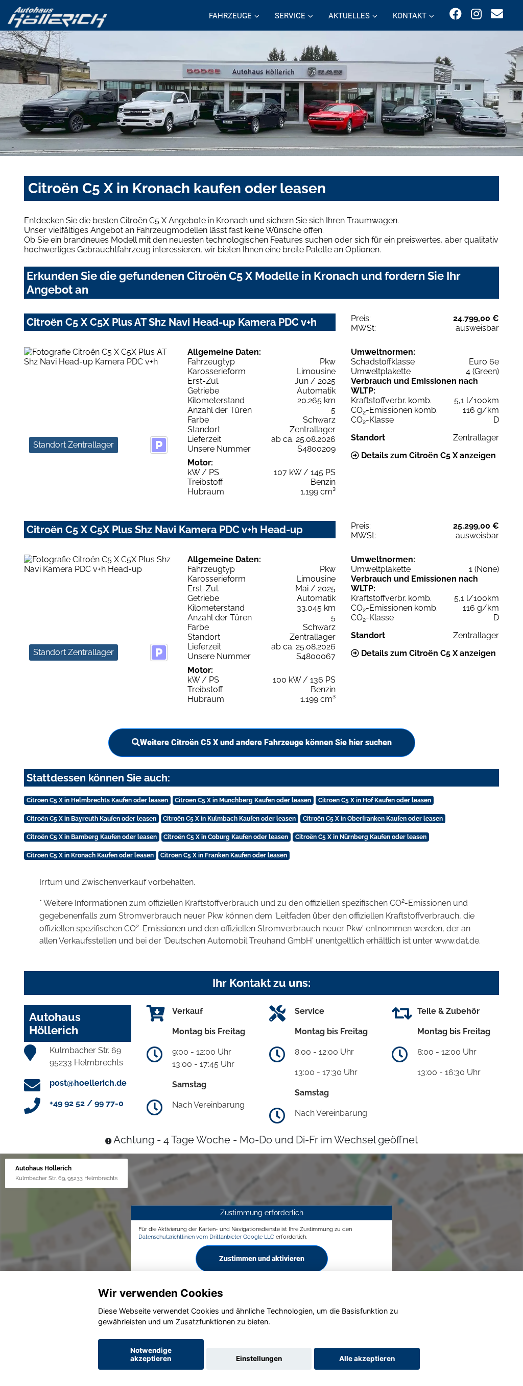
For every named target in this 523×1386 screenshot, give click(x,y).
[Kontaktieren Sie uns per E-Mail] (497, 14)
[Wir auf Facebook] (455, 14)
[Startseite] (57, 16)
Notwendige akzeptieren (151, 1354)
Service (290, 15)
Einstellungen (259, 1358)
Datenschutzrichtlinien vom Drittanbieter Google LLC (206, 1236)
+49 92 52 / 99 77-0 (87, 1103)
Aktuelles (349, 15)
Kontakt (409, 15)
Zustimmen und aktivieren (261, 1258)
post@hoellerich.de (88, 1083)
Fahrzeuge (230, 15)
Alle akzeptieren (367, 1358)
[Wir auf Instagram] (476, 14)
